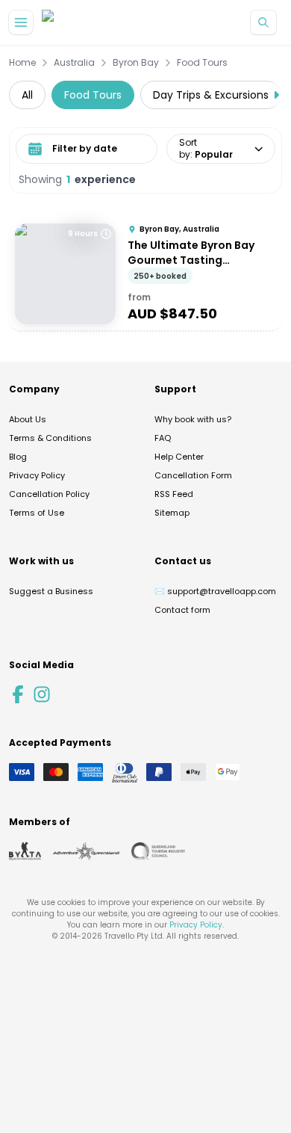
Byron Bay (136, 63)
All (27, 94)
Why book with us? (192, 419)
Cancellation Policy (49, 494)
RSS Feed (173, 494)
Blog (18, 457)
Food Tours (202, 63)
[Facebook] (18, 694)
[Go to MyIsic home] (66, 23)
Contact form (182, 610)
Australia (74, 63)
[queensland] (158, 851)
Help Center (179, 457)
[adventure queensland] (86, 851)
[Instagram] (42, 694)
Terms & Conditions (50, 438)
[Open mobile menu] (21, 22)
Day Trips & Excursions (211, 94)
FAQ (162, 438)
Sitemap (172, 513)
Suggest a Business (51, 591)
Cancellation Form (193, 475)
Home (22, 63)
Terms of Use (36, 513)
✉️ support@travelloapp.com (215, 591)
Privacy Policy (37, 475)
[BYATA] (25, 851)
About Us (27, 419)
